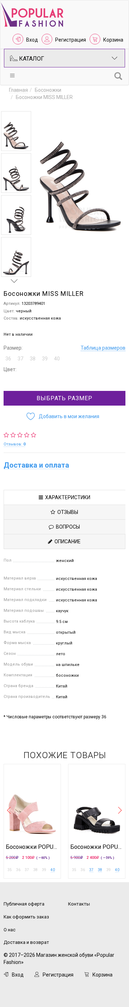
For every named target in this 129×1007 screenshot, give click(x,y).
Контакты (79, 904)
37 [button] (20, 358)
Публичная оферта (24, 904)
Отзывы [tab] (66, 512)
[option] (16, 131)
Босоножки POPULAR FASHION (32, 847)
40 (53, 870)
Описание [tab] (66, 541)
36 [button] (8, 358)
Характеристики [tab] (66, 497)
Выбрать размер (64, 398)
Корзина (113, 40)
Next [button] (14, 281)
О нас (9, 929)
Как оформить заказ (26, 916)
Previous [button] (14, 104)
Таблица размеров (103, 348)
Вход (32, 40)
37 (91, 870)
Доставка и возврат (26, 942)
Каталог (31, 58)
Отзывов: (14, 444)
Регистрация (70, 40)
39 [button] (45, 358)
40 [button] (57, 358)
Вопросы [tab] (67, 527)
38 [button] (32, 358)
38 (100, 870)
